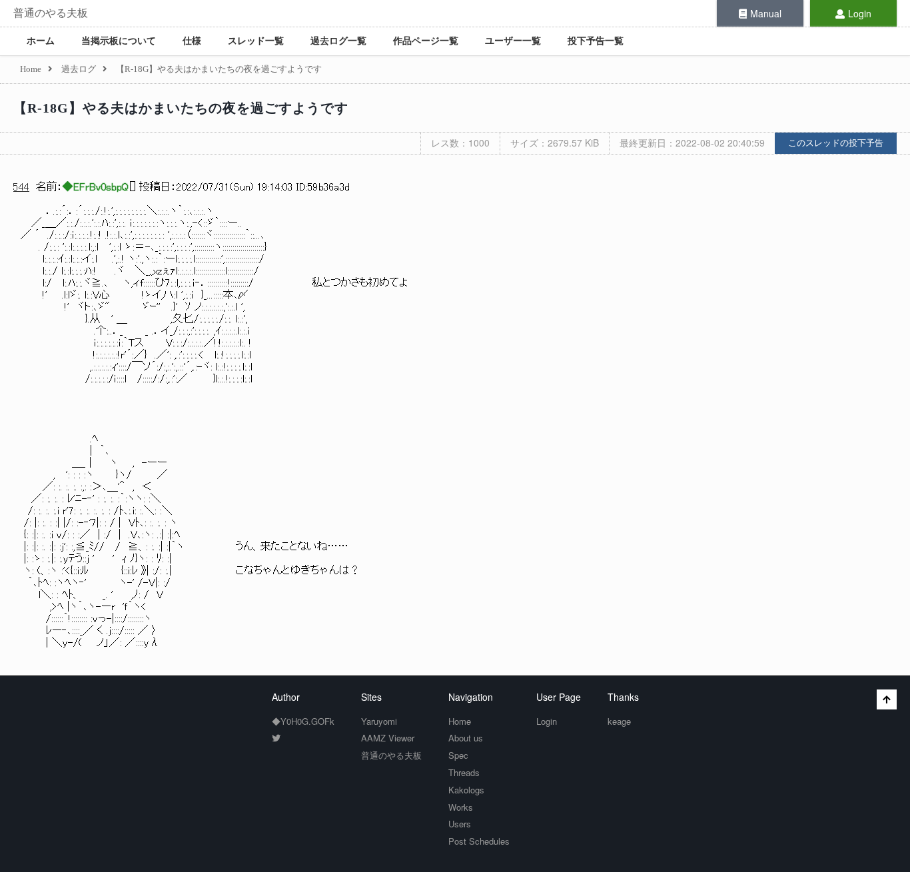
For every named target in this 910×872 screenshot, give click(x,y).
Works (460, 807)
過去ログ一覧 (338, 41)
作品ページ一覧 (425, 41)
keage (619, 721)
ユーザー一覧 (513, 41)
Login (859, 13)
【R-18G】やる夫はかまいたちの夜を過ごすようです (180, 108)
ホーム (41, 41)
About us (465, 737)
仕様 (192, 41)
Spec (458, 755)
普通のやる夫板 (50, 13)
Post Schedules (479, 841)
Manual (765, 13)
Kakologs (466, 789)
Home (459, 721)
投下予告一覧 (596, 41)
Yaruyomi (379, 721)
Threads (464, 772)
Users (459, 823)
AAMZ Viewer (387, 737)
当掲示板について (118, 41)
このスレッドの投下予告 (835, 143)
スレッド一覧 (256, 41)
